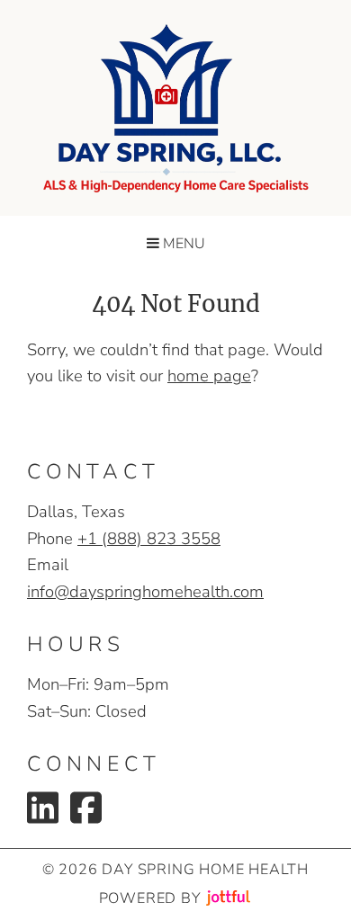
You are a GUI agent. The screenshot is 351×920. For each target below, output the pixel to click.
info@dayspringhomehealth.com (145, 591)
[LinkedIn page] (42, 808)
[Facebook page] (86, 808)
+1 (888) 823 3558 (148, 538)
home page (209, 375)
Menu (182, 244)
